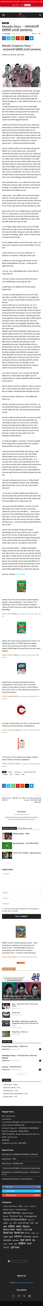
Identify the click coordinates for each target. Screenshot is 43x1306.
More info (4, 657)
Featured (26, 1206)
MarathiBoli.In (7, 1119)
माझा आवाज (25, 1240)
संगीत (15, 1244)
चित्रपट (26, 1226)
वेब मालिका (5, 1244)
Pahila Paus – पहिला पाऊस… (20, 1032)
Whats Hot (31, 1220)
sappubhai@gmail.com (25, 1282)
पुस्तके (11, 1237)
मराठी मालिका (15, 1240)
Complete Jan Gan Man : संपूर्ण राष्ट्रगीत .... (15, 1143)
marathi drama (21, 1209)
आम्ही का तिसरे (5, 1140)
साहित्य (8, 20)
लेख (33, 1240)
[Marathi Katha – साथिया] (7, 836)
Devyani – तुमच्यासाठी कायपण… (12, 1067)
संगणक (11, 1244)
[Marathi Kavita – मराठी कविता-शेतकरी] (7, 845)
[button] (3, 15)
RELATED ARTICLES (9, 828)
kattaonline (7, 33)
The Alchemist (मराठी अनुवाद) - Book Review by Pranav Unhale (21, 1122)
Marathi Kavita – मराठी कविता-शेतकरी (25, 843)
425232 (10, 957)
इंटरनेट (15, 1223)
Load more (21, 1074)
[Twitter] (9, 38)
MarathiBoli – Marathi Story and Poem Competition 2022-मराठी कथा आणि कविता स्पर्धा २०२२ (25, 1023)
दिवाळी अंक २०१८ (22, 1233)
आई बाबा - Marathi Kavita (9, 1137)
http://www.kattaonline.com (21, 814)
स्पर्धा (29, 1243)
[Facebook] (4, 38)
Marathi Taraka (27, 1213)
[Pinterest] (18, 38)
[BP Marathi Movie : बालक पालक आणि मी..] (21, 986)
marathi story (17, 772)
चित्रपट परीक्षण (9, 1230)
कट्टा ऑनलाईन (20, 574)
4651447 (10, 696)
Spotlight (5, 774)
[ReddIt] (22, 38)
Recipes (5, 1216)
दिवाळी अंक (8, 1233)
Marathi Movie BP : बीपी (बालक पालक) (13, 1125)
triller (23, 774)
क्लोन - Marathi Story (8, 1116)
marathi (10, 772)
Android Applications (10, 1206)
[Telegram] (32, 38)
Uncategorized (30, 1216)
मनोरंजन (18, 1236)
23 (40, 1069)
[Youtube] (30, 1296)
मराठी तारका (27, 1237)
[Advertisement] (22, 8)
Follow (37, 1191)
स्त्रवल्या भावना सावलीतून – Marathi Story (27, 853)
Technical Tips (16, 1216)
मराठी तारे (35, 1237)
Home (3, 20)
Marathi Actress (8, 1210)
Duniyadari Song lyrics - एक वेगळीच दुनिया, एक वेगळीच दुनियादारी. (20, 1128)
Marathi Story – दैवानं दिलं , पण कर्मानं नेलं (11, 799)
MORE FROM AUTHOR (25, 828)
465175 (10, 655)
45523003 (11, 730)
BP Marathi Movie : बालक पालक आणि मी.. (18, 996)
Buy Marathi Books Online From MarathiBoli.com (17, 1179)
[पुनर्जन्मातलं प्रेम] (6, 1015)
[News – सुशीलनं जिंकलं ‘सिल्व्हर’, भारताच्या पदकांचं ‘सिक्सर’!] (6, 1006)
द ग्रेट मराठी (28, 1230)
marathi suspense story (30, 772)
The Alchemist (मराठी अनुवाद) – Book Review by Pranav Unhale (21, 1168)
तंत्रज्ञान (19, 1230)
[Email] (27, 38)
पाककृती (5, 1237)
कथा (13, 20)
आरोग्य (10, 1223)
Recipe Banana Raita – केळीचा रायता (15, 1046)
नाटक (33, 1233)
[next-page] (6, 862)
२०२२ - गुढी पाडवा (11, 1247)
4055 (9, 614)
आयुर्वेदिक (5, 1223)
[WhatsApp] (13, 38)
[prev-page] (3, 862)
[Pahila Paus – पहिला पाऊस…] (6, 1034)
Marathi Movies (11, 1213)
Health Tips (33, 1206)
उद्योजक (32, 1223)
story (11, 774)
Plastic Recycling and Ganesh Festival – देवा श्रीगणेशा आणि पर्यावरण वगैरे (31, 800)
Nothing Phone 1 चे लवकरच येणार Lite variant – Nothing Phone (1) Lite (20, 1173)
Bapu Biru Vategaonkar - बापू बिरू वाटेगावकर (15, 1131)
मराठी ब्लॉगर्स (7, 1240)
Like (38, 1187)
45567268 (11, 763)
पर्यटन (37, 1233)
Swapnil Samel (7, 998)
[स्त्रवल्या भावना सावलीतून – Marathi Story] (7, 855)
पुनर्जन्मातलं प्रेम (16, 1013)
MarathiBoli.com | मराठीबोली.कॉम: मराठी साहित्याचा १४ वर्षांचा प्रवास (20, 1154)
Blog (20, 1206)
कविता (11, 1226)
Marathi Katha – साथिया (21, 834)
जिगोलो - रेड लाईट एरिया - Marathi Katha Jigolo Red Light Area (21, 1134)
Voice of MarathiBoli (14, 1219)
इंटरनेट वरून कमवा (23, 1223)
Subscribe (37, 1195)
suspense (17, 774)
